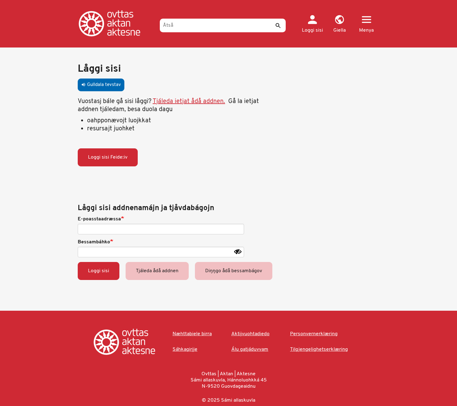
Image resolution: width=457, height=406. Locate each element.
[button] (339, 24)
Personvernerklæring (314, 334)
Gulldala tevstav (101, 85)
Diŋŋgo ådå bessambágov (233, 271)
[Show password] (238, 251)
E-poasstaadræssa (99, 219)
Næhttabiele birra (192, 334)
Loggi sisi (98, 271)
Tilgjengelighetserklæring (319, 349)
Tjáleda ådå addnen (157, 271)
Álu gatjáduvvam (249, 349)
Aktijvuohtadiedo (250, 334)
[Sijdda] (116, 23)
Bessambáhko (94, 242)
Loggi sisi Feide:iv (107, 157)
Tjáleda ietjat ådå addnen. (189, 101)
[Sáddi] (278, 25)
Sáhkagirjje (185, 349)
